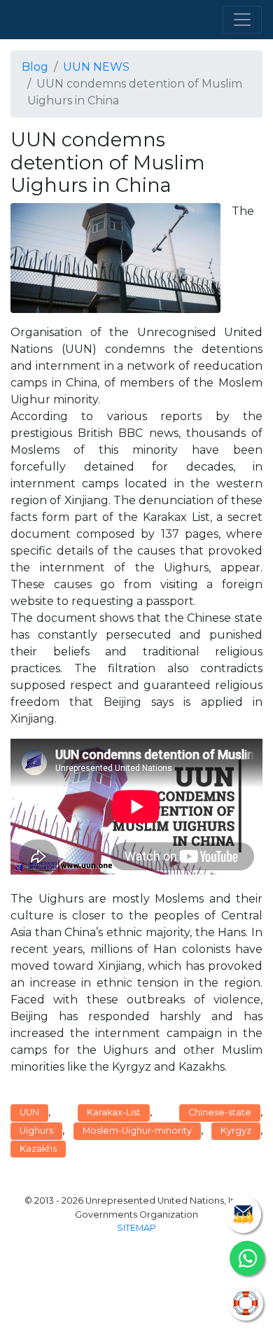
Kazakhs (38, 1148)
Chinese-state (219, 1112)
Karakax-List (114, 1112)
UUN (29, 1112)
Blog (35, 67)
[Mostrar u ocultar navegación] (242, 20)
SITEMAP (136, 1228)
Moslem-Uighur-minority (137, 1130)
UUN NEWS (96, 67)
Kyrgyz (235, 1130)
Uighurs (36, 1130)
